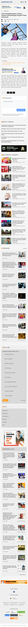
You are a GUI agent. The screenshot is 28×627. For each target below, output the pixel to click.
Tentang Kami (6, 602)
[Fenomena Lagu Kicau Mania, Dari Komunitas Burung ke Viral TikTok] (22, 285)
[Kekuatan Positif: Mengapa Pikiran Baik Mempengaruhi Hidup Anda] (6, 240)
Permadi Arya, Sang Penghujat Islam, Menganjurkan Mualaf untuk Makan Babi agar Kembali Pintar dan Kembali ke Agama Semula (10, 516)
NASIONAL (14, 205)
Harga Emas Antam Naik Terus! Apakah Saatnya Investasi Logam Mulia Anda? (9, 336)
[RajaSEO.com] (20, 615)
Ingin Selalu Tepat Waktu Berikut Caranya (11, 131)
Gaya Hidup (14, 161)
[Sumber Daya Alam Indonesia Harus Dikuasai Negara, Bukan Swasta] (21, 547)
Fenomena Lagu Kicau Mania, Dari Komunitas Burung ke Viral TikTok (9, 285)
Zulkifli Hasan (8, 368)
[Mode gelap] (23, 2)
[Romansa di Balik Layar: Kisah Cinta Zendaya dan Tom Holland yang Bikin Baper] (6, 214)
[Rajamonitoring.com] (7, 615)
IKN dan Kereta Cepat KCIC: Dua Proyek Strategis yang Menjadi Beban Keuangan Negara (10, 557)
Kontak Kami (21, 604)
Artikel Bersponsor (14, 602)
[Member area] (21, 2)
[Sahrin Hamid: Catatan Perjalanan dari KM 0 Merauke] (21, 505)
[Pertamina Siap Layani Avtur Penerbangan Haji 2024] (6, 204)
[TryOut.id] (14, 618)
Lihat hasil (23, 400)
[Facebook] (14, 591)
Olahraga (14, 224)
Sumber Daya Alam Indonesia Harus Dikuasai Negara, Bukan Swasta (10, 547)
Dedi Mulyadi (8, 377)
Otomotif (14, 170)
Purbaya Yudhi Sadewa (10, 372)
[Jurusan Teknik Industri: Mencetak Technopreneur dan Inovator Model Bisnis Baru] (22, 306)
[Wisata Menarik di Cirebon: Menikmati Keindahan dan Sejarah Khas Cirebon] (6, 232)
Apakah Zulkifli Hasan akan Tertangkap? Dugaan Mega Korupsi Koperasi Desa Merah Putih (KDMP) (10, 465)
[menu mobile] (25, 2)
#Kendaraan (5, 413)
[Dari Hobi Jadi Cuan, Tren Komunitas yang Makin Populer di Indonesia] (22, 275)
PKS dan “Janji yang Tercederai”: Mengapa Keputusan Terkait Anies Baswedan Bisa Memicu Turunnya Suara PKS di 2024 (10, 527)
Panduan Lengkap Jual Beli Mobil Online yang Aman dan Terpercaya (9, 326)
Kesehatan (14, 197)
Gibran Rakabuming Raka (10, 381)
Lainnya (25, 248)
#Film (3, 425)
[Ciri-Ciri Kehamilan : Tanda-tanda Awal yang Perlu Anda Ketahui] (6, 196)
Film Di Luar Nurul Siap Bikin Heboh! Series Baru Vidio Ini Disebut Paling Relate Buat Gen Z (9, 315)
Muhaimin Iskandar (9, 363)
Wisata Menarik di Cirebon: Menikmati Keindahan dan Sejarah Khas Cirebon (19, 231)
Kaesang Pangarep (9, 354)
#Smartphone (5, 416)
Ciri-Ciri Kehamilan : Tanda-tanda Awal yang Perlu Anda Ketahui (19, 195)
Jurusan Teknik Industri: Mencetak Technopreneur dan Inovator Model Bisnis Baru (9, 306)
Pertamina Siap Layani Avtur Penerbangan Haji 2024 (19, 203)
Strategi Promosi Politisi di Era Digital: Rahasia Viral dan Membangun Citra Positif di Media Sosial (10, 537)
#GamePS (4, 422)
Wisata (13, 233)
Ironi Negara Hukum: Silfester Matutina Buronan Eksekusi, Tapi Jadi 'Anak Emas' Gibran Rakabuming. (10, 495)
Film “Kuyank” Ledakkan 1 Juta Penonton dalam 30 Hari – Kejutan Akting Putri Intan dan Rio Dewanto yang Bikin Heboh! (9, 296)
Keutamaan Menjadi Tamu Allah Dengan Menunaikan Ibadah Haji (18, 176)
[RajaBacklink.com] (7, 612)
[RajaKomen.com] (21, 612)
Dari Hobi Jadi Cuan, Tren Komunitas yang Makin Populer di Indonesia (8, 275)
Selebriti (14, 216)
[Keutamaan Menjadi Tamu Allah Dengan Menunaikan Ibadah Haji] (6, 177)
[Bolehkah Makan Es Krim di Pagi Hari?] (6, 160)
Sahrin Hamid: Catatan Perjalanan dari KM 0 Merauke (8, 505)
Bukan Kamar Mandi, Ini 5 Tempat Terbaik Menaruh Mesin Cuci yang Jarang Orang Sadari (18, 185)
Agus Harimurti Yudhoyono (11, 386)
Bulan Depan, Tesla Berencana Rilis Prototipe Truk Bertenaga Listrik (18, 168)
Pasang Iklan (22, 602)
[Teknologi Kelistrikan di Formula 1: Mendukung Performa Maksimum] (6, 223)
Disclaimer (6, 604)
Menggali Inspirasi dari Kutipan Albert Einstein (13, 128)
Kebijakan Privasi (13, 604)
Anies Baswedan (8, 395)
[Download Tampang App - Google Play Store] (14, 598)
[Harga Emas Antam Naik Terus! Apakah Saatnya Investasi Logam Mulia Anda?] (22, 335)
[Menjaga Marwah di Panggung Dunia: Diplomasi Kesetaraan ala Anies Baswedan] (21, 475)
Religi (13, 179)
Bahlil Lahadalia (8, 358)
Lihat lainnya (23, 574)
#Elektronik (5, 410)
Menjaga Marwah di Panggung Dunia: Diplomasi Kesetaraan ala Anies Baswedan (10, 475)
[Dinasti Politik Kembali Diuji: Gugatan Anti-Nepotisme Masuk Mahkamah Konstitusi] (21, 485)
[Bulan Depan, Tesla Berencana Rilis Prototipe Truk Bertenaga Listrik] (6, 169)
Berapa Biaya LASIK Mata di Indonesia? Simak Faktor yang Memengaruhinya (10, 254)
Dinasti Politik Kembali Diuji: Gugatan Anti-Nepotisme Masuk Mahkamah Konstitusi (9, 485)
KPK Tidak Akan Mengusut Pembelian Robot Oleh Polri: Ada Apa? (10, 567)
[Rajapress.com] (14, 615)
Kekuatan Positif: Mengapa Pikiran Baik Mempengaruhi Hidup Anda (19, 239)
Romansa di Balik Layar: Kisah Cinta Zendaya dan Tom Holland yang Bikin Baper (18, 212)
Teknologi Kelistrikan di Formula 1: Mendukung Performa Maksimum (18, 222)
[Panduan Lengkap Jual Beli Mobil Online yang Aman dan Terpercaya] (22, 325)
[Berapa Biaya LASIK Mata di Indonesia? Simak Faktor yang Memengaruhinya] (22, 254)
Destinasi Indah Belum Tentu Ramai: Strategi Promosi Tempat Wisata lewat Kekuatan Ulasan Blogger (9, 455)
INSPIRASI (6, 11)
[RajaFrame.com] (14, 612)
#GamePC (4, 419)
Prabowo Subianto (9, 391)
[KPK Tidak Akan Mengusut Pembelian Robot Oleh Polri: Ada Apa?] (21, 567)
